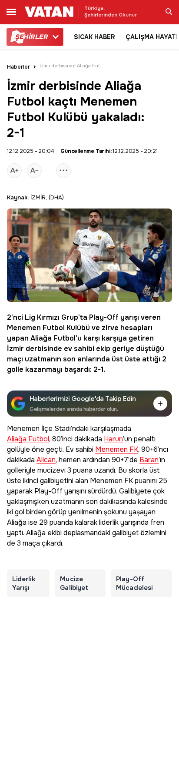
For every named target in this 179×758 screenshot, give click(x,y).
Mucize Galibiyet (74, 583)
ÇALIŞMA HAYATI (152, 37)
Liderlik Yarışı (23, 583)
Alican (46, 460)
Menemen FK (116, 449)
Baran (149, 460)
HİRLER (31, 37)
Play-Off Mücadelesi (134, 583)
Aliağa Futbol (53, 338)
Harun (113, 439)
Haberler (18, 66)
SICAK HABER (94, 37)
